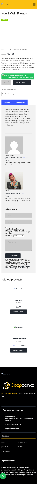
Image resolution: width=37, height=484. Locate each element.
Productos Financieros (5, 447)
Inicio (3, 442)
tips (14, 94)
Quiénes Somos (22, 442)
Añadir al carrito (21, 82)
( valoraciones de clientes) (18, 49)
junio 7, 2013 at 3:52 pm (13, 193)
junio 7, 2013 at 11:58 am (13, 158)
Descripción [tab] (7, 102)
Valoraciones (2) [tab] (20, 102)
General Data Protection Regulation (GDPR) (17, 267)
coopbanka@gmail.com (12, 428)
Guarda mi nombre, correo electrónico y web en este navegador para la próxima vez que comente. (18, 231)
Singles (14, 89)
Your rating (9, 236)
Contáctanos (5, 451)
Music (9, 89)
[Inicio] (5, 4)
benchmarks (6, 94)
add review (14, 255)
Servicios (20, 446)
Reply (7, 160)
